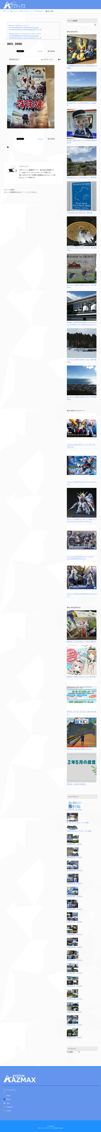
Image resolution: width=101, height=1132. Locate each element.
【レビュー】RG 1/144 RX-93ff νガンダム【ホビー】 (82, 595)
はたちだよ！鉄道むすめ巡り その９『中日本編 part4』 (81, 286)
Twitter (8, 1095)
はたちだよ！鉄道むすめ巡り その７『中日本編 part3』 (81, 398)
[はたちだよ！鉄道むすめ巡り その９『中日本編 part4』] (81, 268)
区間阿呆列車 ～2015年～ (75, 960)
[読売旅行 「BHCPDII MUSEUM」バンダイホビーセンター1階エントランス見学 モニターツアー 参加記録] (81, 306)
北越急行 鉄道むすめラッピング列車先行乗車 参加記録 (82, 141)
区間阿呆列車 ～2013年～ (75, 986)
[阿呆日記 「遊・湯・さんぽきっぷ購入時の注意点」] (81, 695)
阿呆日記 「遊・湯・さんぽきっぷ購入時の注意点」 (81, 713)
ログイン (24, 192)
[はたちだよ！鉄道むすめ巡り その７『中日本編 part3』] (81, 380)
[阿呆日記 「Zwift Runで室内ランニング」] (81, 732)
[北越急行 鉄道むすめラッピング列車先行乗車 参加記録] (81, 124)
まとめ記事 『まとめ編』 (74, 809)
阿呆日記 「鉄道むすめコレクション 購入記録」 (82, 676)
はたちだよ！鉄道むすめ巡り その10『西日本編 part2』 (81, 249)
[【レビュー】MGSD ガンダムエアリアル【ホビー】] (81, 465)
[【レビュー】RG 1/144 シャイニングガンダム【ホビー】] (81, 428)
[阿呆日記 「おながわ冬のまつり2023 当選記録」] (81, 625)
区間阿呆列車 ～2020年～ (75, 896)
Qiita (7, 1103)
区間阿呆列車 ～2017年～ (75, 934)
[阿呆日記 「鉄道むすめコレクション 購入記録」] (81, 660)
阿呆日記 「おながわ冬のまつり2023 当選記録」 (82, 641)
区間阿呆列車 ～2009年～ (75, 1037)
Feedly (8, 1111)
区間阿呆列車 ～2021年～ (75, 883)
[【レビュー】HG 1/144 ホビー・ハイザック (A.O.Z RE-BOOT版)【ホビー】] (81, 540)
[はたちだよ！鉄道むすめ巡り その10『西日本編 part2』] (81, 231)
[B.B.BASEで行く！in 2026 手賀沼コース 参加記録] (81, 86)
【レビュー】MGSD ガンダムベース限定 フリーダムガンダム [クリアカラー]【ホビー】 (82, 520)
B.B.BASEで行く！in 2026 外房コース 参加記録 (81, 177)
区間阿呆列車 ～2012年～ (75, 999)
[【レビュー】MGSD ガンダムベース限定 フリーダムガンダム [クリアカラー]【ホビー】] (81, 503)
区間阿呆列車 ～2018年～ (75, 922)
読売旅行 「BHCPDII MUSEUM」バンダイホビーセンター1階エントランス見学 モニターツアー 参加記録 (82, 324)
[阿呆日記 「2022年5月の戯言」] (81, 767)
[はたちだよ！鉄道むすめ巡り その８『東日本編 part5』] (81, 343)
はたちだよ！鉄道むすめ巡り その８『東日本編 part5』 (81, 360)
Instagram (9, 1107)
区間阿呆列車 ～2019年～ (75, 909)
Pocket (40, 51)
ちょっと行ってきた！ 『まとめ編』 (78, 822)
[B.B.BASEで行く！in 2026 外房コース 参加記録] (81, 161)
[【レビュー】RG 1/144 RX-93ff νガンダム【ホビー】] (81, 577)
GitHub (8, 1099)
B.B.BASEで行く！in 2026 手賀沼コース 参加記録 (81, 104)
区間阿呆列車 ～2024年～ (75, 844)
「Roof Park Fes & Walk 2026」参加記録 (79, 212)
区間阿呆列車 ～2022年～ (75, 870)
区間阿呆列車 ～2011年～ (75, 1012)
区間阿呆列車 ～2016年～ (75, 947)
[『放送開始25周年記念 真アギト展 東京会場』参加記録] (81, 49)
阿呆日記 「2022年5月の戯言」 (76, 784)
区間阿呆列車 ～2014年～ (75, 973)
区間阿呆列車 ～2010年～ (75, 1025)
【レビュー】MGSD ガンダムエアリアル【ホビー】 (81, 483)
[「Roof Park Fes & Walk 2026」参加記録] (81, 196)
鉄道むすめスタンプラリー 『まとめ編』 (79, 831)
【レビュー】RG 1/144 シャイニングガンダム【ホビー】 (81, 446)
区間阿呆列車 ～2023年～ (75, 857)
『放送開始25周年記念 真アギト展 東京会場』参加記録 (82, 67)
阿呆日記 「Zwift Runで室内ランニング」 (80, 749)
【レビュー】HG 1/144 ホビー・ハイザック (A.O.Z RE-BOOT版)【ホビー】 (80, 557)
